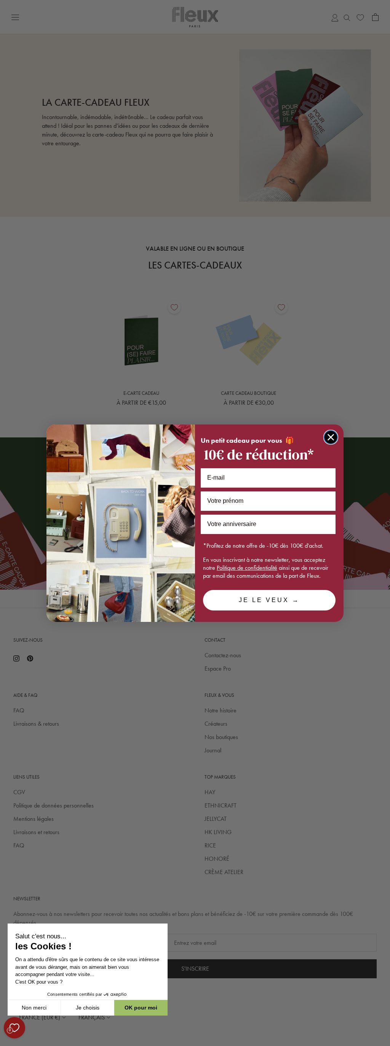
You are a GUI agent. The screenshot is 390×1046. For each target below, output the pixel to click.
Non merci (34, 1008)
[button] (7, 1041)
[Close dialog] (330, 437)
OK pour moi (141, 1008)
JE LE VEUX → (269, 600)
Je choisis (87, 1008)
